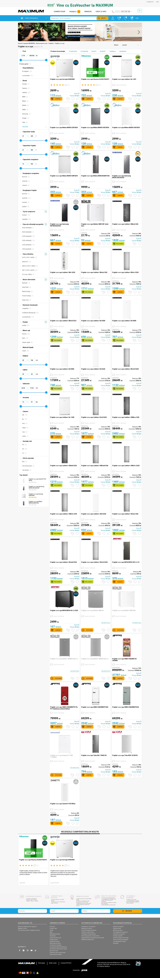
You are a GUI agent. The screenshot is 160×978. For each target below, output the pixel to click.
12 (24, 453)
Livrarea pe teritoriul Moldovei (58, 947)
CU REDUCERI (73, 51)
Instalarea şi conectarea (88, 926)
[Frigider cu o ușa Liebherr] (80, 32)
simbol (25, 325)
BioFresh (25, 283)
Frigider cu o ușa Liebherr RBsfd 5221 (63, 321)
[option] (80, 5)
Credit (51, 930)
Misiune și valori (117, 930)
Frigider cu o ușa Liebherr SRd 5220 (93, 514)
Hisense (25, 88)
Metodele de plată (55, 934)
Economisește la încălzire (88, 930)
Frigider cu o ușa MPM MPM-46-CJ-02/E (64, 610)
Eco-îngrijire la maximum (120, 932)
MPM (24, 97)
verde (25, 436)
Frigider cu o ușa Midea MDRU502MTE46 (35, 502)
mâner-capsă (27, 342)
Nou (24, 461)
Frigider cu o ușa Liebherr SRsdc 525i (125, 514)
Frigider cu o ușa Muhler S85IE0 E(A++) (94, 659)
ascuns (25, 334)
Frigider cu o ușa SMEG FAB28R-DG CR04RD (124, 659)
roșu (24, 432)
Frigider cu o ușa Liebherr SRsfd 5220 (94, 562)
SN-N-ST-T (26, 261)
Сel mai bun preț (28, 466)
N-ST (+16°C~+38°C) (29, 257)
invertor (26, 215)
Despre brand (117, 928)
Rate (51, 932)
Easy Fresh (26, 287)
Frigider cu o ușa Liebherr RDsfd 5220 (125, 369)
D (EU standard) (28, 240)
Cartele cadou (54, 939)
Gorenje (25, 84)
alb (24, 415)
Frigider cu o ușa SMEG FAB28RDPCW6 (94, 707)
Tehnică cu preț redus (87, 932)
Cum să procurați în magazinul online (29, 930)
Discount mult (54, 950)
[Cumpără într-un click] (77, 99)
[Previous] (21, 32)
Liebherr (26, 92)
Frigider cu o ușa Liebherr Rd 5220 (93, 369)
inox (24, 423)
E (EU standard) (28, 244)
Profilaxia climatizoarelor (88, 934)
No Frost (25, 177)
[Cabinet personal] (113, 17)
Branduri (68, 963)
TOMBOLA (112, 51)
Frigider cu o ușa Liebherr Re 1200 (62, 417)
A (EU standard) (28, 227)
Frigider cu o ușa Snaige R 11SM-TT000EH (61, 756)
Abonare (128, 911)
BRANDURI (88, 11)
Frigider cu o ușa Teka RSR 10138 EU (125, 755)
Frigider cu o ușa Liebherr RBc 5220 (62, 272)
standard (26, 219)
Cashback (53, 936)
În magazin (26, 71)
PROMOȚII (72, 12)
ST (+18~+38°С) (28, 274)
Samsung (26, 114)
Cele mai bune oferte (55, 954)
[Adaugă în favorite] (73, 98)
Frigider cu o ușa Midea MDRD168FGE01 (64, 176)
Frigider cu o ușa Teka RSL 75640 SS (94, 755)
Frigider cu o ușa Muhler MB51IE (92, 610)
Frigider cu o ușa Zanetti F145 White (62, 804)
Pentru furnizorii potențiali (120, 939)
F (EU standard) (27, 249)
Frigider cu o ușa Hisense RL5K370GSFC (95, 79)
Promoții (52, 926)
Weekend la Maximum (87, 939)
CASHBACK (122, 51)
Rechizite (115, 943)
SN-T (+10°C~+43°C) (29, 270)
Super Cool (26, 300)
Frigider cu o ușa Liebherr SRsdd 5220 (63, 562)
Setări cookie (53, 963)
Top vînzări (26, 470)
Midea (25, 101)
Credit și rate (53, 928)
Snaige (25, 118)
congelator (26, 308)
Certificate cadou (55, 941)
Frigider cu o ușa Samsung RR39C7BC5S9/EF (36, 487)
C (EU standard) (28, 236)
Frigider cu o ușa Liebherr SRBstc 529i (63, 514)
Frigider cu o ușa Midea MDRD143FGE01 (126, 127)
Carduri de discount (55, 937)
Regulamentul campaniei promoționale (92, 937)
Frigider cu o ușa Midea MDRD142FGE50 (95, 127)
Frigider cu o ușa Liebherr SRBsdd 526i (94, 465)
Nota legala (41, 963)
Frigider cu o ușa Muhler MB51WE (124, 610)
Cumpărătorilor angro (119, 941)
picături (25, 206)
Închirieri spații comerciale (120, 937)
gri (24, 419)
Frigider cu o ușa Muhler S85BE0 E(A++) (64, 659)
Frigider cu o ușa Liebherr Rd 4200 (93, 321)
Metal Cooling (27, 291)
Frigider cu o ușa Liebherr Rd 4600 (124, 321)
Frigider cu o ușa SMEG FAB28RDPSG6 (125, 707)
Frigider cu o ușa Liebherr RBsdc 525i (94, 272)
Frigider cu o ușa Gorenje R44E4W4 (62, 79)
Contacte (63, 963)
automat (25, 181)
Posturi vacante (117, 936)
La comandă (27, 75)
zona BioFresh (27, 317)
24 (24, 449)
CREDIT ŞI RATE (101, 11)
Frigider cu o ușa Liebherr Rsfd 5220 (94, 417)
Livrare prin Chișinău (55, 945)
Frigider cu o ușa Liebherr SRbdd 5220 (63, 465)
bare (25, 338)
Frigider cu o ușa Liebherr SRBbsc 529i (125, 417)
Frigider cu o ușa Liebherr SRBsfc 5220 (125, 465)
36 (24, 444)
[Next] (139, 32)
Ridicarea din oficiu (55, 943)
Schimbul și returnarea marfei (58, 949)
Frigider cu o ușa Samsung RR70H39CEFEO (59, 225)
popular (124, 45)
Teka (24, 122)
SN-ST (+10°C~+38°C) (29, 266)
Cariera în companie (119, 934)
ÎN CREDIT (103, 51)
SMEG (25, 109)
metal (25, 351)
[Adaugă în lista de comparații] (68, 98)
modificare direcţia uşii (30, 312)
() (69, 85)
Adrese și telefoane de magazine (27, 926)
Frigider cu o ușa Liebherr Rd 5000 (62, 369)
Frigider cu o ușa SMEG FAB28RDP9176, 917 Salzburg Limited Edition (64, 708)
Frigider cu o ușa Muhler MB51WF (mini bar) (94, 225)
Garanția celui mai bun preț (57, 952)
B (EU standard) (27, 232)
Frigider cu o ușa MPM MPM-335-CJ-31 (126, 562)
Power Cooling (27, 295)
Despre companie (118, 926)
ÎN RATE (94, 51)
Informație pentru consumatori (90, 936)
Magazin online (22, 928)
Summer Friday (59, 11)
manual (25, 185)
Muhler (25, 105)
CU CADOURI (84, 51)
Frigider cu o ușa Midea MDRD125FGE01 (64, 127)
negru (25, 427)
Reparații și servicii (86, 928)
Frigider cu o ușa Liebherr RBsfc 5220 (125, 272)
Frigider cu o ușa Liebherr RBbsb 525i (125, 224)
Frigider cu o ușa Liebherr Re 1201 (124, 79)
